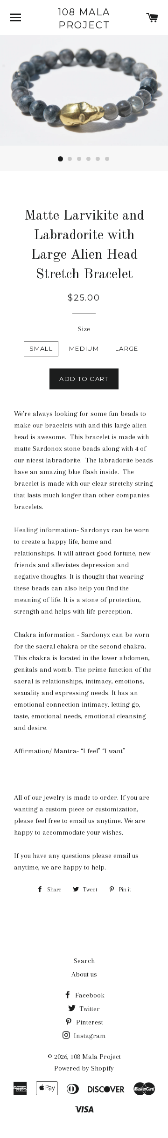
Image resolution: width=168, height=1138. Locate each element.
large (127, 348)
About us (84, 974)
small (41, 348)
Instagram (89, 1035)
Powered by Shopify (84, 1068)
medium (84, 348)
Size (84, 329)
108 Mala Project (84, 19)
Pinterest (88, 1022)
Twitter (88, 1008)
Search (84, 961)
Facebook (89, 995)
